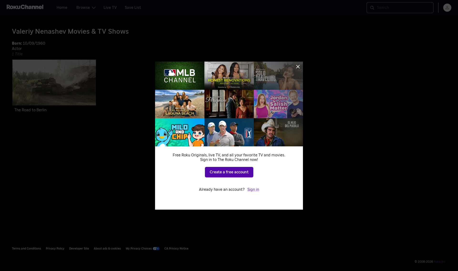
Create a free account (229, 172)
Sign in (253, 189)
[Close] (298, 66)
